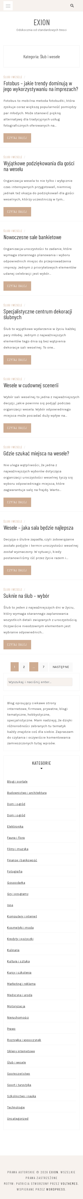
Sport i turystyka (19, 1085)
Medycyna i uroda (19, 995)
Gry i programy (17, 894)
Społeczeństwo (18, 1073)
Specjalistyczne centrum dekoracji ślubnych (37, 313)
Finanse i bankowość (22, 860)
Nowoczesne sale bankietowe (32, 236)
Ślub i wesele (12, 77)
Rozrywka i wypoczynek (24, 1040)
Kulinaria (13, 950)
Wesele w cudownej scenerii (31, 384)
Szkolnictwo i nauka (21, 1096)
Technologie (16, 1107)
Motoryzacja (16, 1006)
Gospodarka (16, 882)
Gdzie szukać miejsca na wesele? (36, 453)
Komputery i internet (22, 916)
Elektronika (15, 826)
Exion (41, 22)
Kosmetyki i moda (20, 927)
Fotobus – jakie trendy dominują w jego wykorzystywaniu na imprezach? (40, 85)
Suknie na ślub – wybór (26, 595)
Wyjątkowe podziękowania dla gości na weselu (38, 165)
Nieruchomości (18, 1017)
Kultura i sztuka (18, 961)
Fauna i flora (16, 837)
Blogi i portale (17, 781)
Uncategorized (18, 1118)
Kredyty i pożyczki (20, 939)
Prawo (11, 1028)
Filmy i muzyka (17, 849)
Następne (61, 667)
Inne (10, 905)
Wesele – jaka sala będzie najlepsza (38, 527)
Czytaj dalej (17, 138)
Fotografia (14, 871)
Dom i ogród (16, 804)
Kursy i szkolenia (19, 972)
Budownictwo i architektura (27, 793)
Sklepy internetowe (21, 1051)
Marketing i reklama (21, 984)
